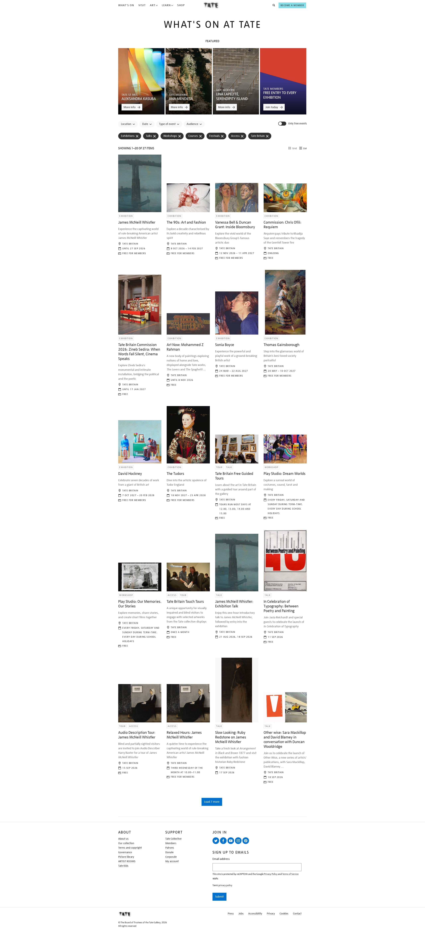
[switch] (282, 123)
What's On (126, 5)
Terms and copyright (130, 847)
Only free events (297, 123)
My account (172, 861)
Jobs (241, 913)
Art (152, 5)
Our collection (126, 843)
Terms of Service (290, 873)
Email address (221, 859)
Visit (142, 5)
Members (170, 843)
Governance (125, 852)
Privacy (271, 913)
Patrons (169, 847)
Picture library (126, 857)
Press (231, 913)
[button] (272, 5)
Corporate (171, 857)
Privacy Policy (270, 873)
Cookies (284, 913)
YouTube (230, 840)
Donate (169, 852)
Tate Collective (173, 838)
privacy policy (225, 885)
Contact (297, 913)
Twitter (215, 840)
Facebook (223, 840)
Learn (166, 5)
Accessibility (255, 913)
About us (123, 838)
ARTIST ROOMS (126, 861)
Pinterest (245, 840)
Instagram (238, 840)
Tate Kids (123, 866)
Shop (181, 5)
